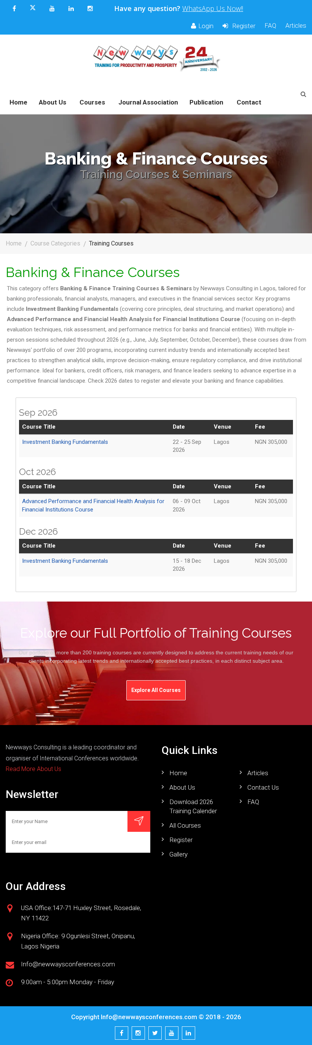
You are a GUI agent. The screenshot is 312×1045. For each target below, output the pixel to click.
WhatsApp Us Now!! (212, 8)
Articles (295, 25)
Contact (249, 102)
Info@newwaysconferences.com (149, 1017)
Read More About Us (33, 769)
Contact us (263, 787)
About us (182, 787)
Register (243, 25)
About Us (52, 102)
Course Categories (55, 243)
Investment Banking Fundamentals (65, 442)
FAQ (270, 25)
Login (205, 25)
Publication (206, 102)
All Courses (185, 825)
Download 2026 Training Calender (193, 806)
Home (18, 102)
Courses (92, 102)
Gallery (178, 854)
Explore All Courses (156, 690)
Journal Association (148, 102)
